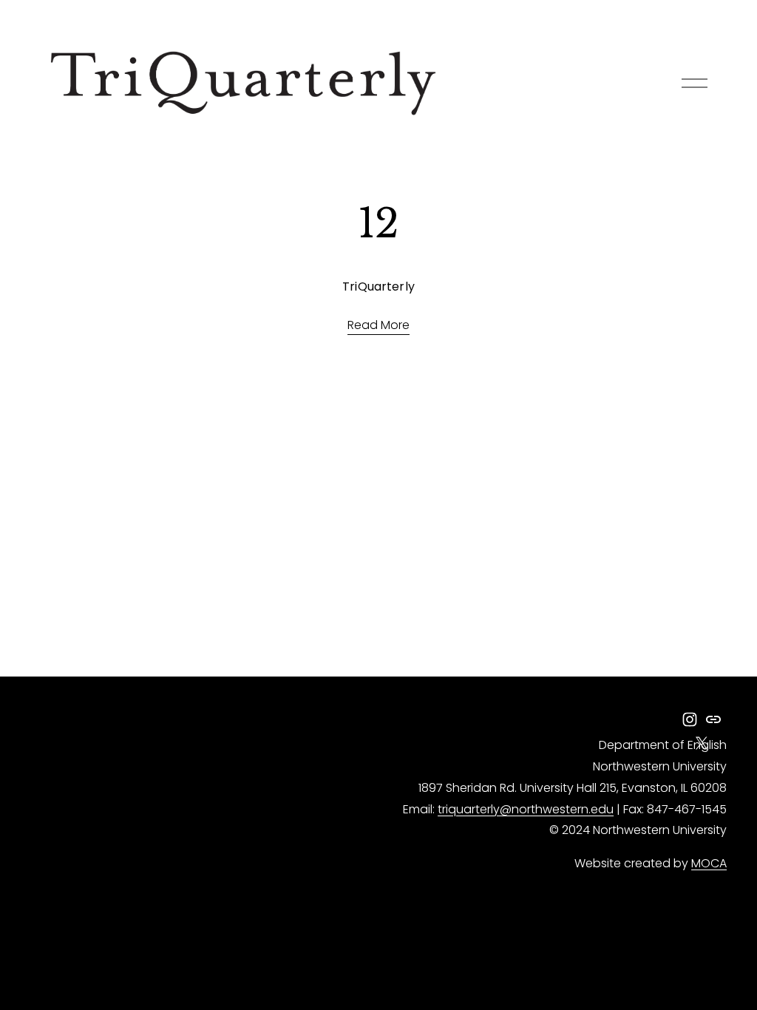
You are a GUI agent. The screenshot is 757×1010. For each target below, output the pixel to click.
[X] (701, 743)
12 (378, 224)
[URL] (713, 719)
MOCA (709, 863)
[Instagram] (689, 719)
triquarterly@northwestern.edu (526, 809)
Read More (378, 324)
